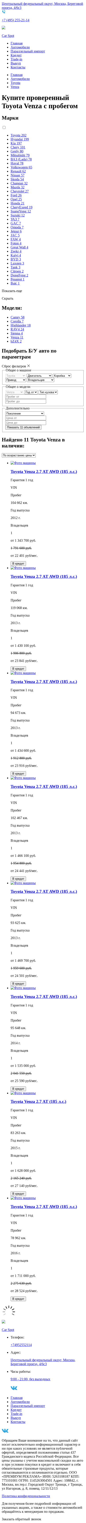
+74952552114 (21, 1345)
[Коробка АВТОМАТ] (62, 375)
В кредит (18, 563)
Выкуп (16, 63)
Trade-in (16, 59)
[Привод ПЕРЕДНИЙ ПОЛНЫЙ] (16, 380)
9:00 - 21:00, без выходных (30, 1379)
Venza (15, 87)
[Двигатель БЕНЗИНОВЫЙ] (40, 375)
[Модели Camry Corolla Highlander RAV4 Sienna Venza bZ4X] (14, 392)
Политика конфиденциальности (26, 1496)
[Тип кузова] (48, 392)
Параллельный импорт (28, 51)
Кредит (16, 55)
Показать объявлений (23, 427)
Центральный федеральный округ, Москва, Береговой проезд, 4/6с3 (43, 1362)
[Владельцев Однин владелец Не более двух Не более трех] (40, 380)
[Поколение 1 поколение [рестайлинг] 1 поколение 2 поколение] (24, 413)
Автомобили (20, 47)
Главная (16, 43)
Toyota (15, 83)
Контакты (18, 67)
